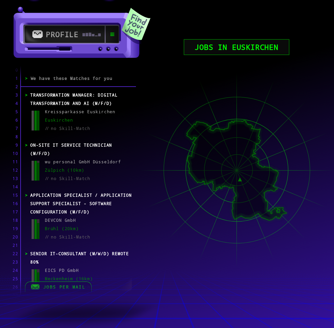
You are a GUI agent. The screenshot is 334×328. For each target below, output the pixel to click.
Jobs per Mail (64, 287)
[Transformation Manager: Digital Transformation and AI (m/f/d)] (240, 179)
